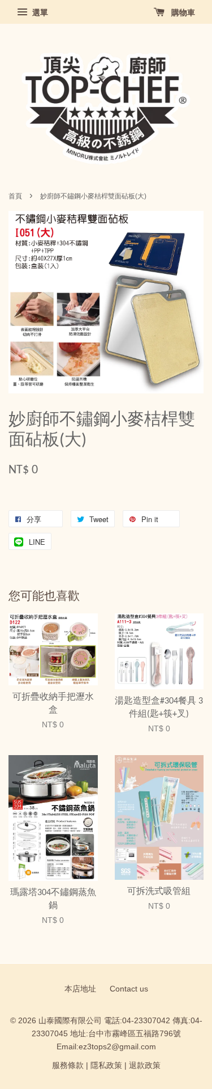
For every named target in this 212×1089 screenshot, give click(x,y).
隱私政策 (106, 1065)
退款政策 (145, 1065)
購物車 (182, 12)
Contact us (129, 989)
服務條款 (68, 1065)
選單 (39, 12)
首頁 (15, 196)
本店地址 (80, 989)
